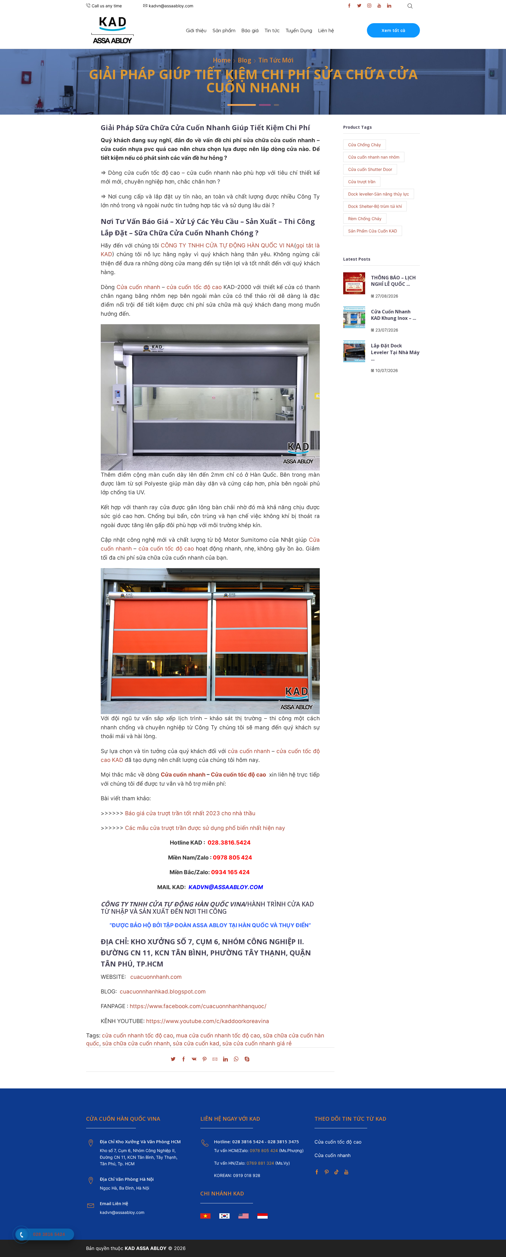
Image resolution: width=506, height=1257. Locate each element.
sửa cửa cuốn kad (196, 1043)
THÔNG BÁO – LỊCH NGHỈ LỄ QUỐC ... (393, 280)
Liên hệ (326, 30)
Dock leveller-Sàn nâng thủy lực (378, 193)
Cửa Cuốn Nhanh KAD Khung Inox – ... (393, 314)
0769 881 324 (261, 1163)
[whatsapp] (236, 1059)
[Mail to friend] (215, 1059)
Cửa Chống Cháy (364, 144)
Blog (244, 60)
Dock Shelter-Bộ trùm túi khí (375, 206)
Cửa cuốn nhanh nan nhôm (373, 156)
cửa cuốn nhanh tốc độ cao (137, 1035)
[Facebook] (349, 6)
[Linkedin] (389, 6)
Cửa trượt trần (361, 181)
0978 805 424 (263, 1150)
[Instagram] (369, 6)
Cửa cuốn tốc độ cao (238, 774)
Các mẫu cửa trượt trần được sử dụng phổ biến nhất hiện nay (205, 828)
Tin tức (272, 30)
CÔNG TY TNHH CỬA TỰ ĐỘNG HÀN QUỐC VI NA (227, 245)
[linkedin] (225, 1059)
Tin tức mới (275, 60)
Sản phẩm (224, 30)
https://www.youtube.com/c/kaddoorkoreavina (207, 1021)
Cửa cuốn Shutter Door (370, 169)
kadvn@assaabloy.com (122, 1212)
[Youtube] (379, 6)
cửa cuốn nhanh (249, 751)
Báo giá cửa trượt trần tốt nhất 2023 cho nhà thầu (190, 813)
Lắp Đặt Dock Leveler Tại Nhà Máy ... (395, 352)
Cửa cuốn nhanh (138, 287)
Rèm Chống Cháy (365, 218)
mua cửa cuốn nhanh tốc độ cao (218, 1035)
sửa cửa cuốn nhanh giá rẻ (257, 1043)
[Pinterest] (204, 1059)
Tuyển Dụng (299, 30)
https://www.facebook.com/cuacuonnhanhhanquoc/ (198, 1006)
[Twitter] (359, 6)
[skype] (245, 1059)
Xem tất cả (393, 30)
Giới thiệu (196, 30)
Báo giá (250, 30)
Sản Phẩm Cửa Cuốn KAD (372, 230)
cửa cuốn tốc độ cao (194, 287)
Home (222, 60)
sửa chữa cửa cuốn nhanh (136, 1043)
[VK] (194, 1059)
